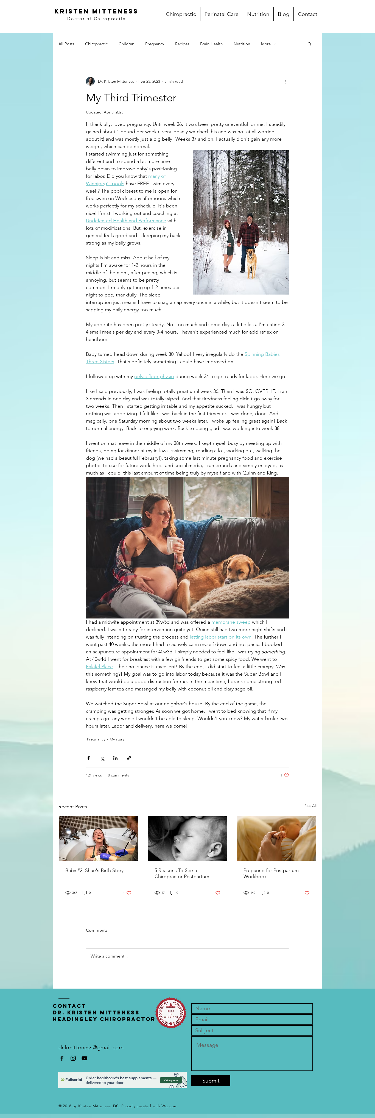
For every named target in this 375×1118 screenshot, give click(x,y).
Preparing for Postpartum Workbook (271, 873)
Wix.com (169, 1105)
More (266, 43)
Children (126, 43)
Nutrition (242, 43)
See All (310, 805)
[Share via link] (128, 758)
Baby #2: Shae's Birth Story (94, 870)
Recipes (182, 43)
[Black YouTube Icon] (84, 1058)
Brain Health (211, 43)
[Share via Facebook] (88, 758)
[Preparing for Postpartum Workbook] (276, 838)
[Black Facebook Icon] (61, 1058)
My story (117, 739)
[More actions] (285, 81)
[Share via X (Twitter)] (102, 758)
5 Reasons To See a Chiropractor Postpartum (182, 873)
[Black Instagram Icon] (73, 1058)
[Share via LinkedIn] (115, 758)
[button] (309, 43)
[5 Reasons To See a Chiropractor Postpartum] (187, 838)
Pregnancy (154, 43)
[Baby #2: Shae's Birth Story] (98, 838)
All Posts (66, 43)
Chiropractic (96, 43)
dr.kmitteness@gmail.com (91, 1047)
